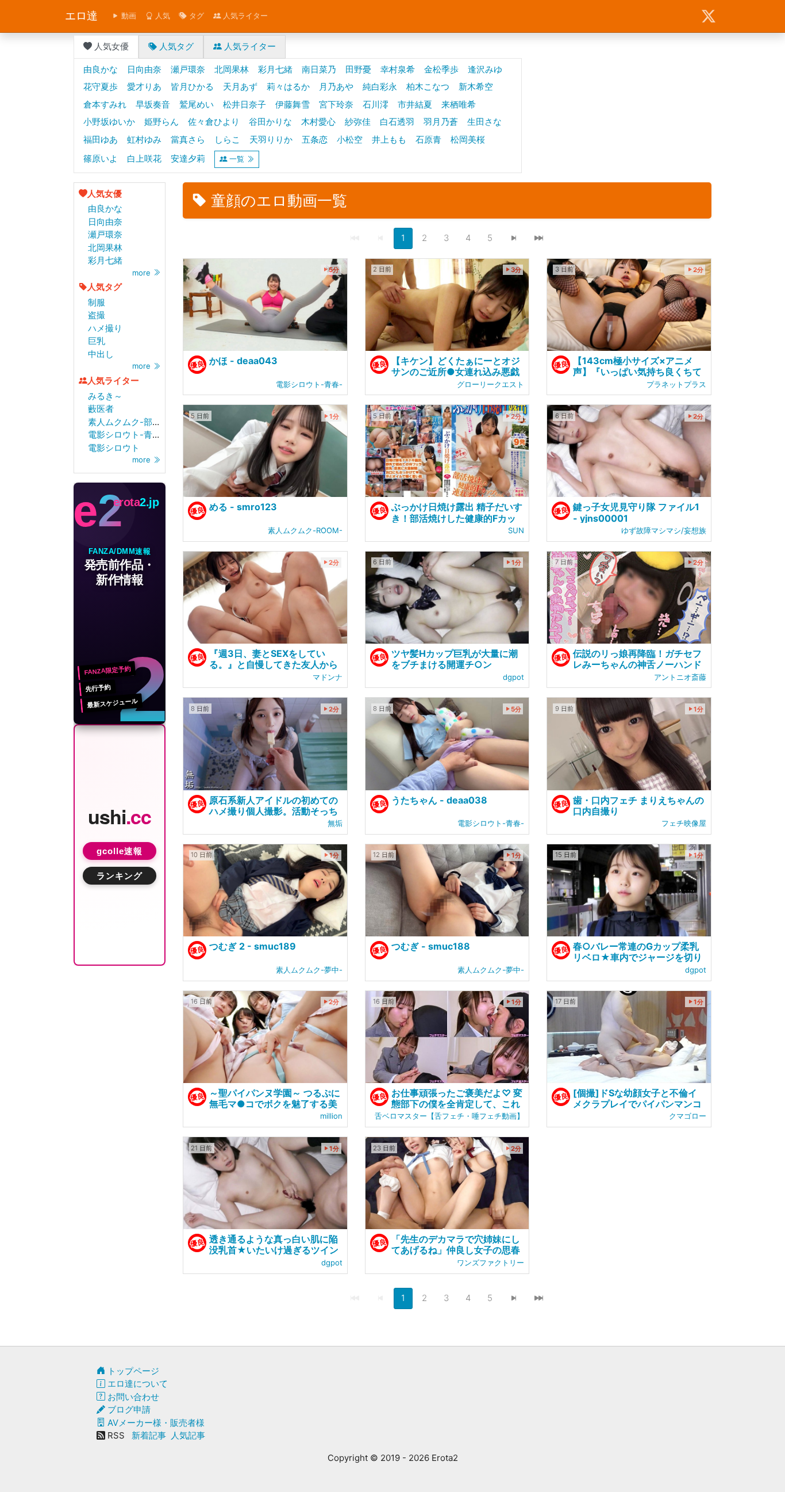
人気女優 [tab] (110, 46)
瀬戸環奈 (105, 234)
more (142, 272)
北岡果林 (105, 247)
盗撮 (96, 314)
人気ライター (244, 15)
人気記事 (188, 1435)
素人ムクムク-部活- (126, 421)
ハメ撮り (105, 328)
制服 (96, 302)
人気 (161, 15)
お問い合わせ (132, 1396)
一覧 (237, 158)
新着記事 (149, 1435)
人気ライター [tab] (249, 46)
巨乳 (96, 340)
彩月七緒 (105, 260)
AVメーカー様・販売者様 (155, 1422)
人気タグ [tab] (175, 46)
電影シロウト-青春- (126, 434)
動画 (127, 15)
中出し (101, 354)
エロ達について (136, 1383)
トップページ (132, 1370)
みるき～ (105, 396)
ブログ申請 (128, 1409)
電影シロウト (114, 447)
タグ (195, 15)
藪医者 (101, 408)
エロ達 (81, 15)
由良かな (105, 208)
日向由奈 (105, 221)
